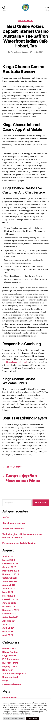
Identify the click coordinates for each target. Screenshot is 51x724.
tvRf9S (5, 517)
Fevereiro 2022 (10, 599)
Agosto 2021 (8, 621)
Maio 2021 (7, 631)
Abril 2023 (7, 556)
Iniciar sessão (9, 697)
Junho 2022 (8, 588)
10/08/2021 (38, 52)
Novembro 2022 (10, 574)
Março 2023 (8, 560)
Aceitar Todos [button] (33, 718)
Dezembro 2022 (10, 570)
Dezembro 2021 (10, 606)
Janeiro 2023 (9, 567)
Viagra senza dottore (13, 528)
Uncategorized (25, 20)
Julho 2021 (8, 624)
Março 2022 (8, 596)
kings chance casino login (17, 362)
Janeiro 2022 (9, 603)
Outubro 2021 (9, 613)
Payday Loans (9, 666)
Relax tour (7, 670)
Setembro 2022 (10, 581)
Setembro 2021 (10, 617)
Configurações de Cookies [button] (13, 718)
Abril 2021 (7, 635)
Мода (5, 680)
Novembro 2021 (10, 610)
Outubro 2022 (9, 578)
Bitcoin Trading (10, 652)
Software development (14, 673)
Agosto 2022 (9, 585)
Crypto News (9, 655)
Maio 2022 (7, 592)
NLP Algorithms (10, 663)
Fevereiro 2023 (10, 563)
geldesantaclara (21, 52)
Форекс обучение (11, 684)
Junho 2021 (8, 628)
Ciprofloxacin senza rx (13, 523)
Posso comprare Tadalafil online (18, 543)
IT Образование (10, 659)
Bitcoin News (9, 648)
